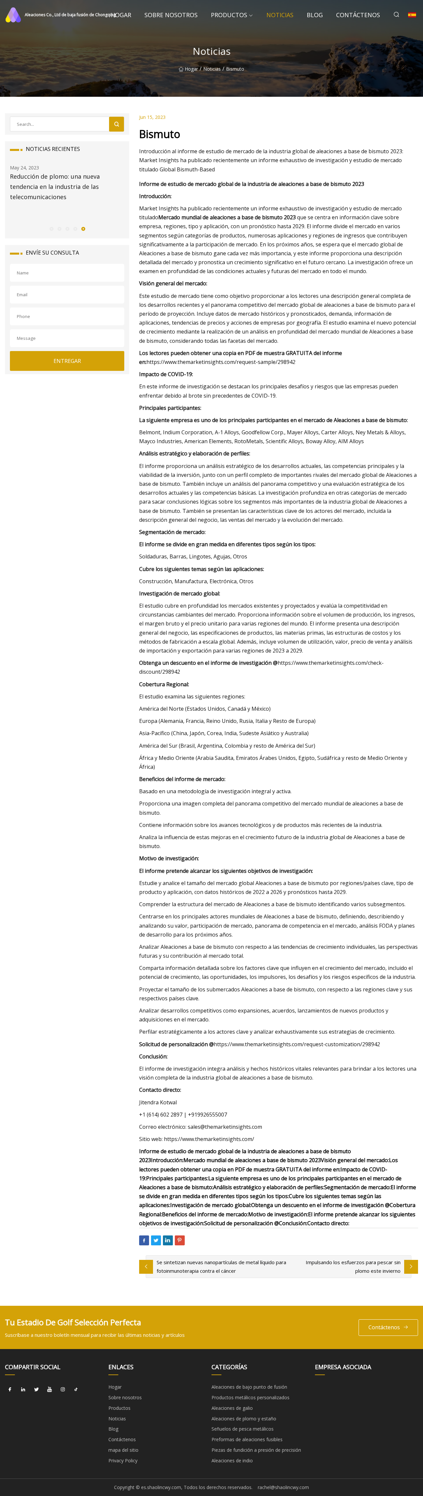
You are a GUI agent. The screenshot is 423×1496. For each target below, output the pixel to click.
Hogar (121, 15)
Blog (315, 15)
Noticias (279, 15)
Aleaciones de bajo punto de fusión (249, 1387)
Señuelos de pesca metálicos (243, 1429)
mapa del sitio (123, 1450)
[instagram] (63, 1389)
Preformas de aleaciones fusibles (247, 1439)
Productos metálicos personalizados (250, 1397)
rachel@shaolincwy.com (283, 1487)
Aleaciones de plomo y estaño (244, 1418)
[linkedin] (23, 1389)
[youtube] (50, 1389)
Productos (229, 15)
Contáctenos (358, 15)
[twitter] (36, 1389)
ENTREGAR (67, 361)
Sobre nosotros (171, 15)
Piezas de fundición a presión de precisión (256, 1450)
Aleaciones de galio (232, 1408)
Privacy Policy (122, 1460)
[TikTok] (76, 1389)
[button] (51, 228)
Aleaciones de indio (232, 1460)
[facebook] (10, 1389)
